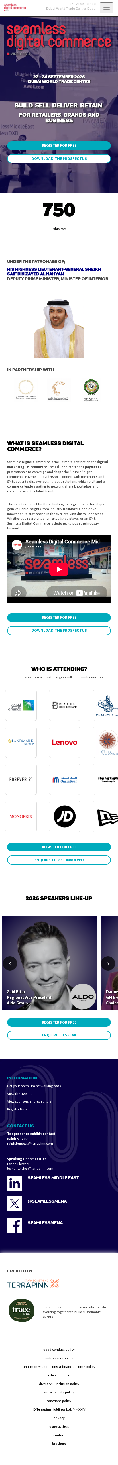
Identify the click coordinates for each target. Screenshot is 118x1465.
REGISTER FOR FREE (59, 145)
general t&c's (59, 1427)
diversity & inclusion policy (59, 1384)
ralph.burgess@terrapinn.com (30, 1144)
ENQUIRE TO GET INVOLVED (59, 860)
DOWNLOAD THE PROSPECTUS (59, 158)
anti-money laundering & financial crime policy (59, 1367)
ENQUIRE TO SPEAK (59, 1035)
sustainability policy (59, 1392)
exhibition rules (59, 1375)
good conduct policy (59, 1350)
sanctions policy (59, 1401)
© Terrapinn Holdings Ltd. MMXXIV (59, 1409)
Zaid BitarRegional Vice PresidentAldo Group (29, 997)
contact (59, 1435)
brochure (59, 1444)
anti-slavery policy (59, 1358)
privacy (59, 1418)
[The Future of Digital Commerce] (13, 7)
